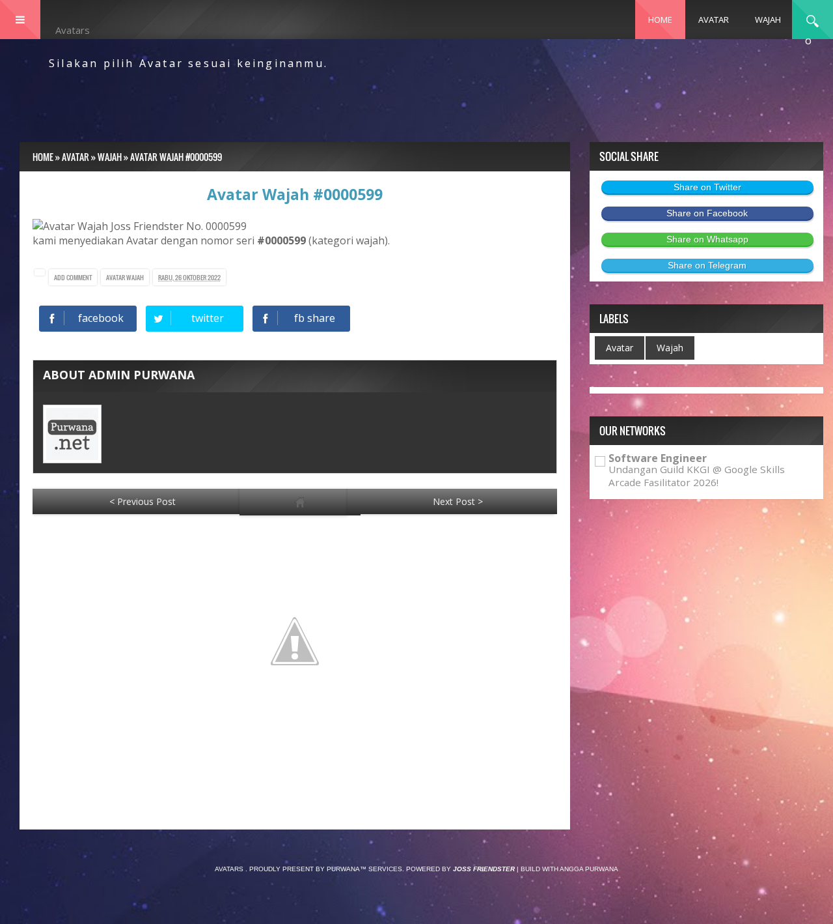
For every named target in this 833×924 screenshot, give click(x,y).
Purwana (343, 869)
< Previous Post (142, 501)
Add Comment (73, 277)
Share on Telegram (707, 265)
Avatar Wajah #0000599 (295, 194)
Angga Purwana (589, 869)
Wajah (135, 277)
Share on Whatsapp (707, 239)
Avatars (72, 29)
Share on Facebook (707, 213)
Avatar (116, 277)
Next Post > (458, 501)
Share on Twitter (707, 187)
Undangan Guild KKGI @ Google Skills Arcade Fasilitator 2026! (696, 476)
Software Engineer (657, 458)
